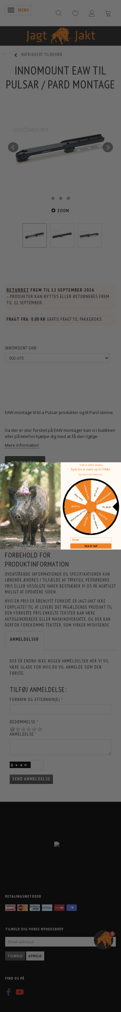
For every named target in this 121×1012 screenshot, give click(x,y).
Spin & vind (91, 546)
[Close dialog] (3, 465)
